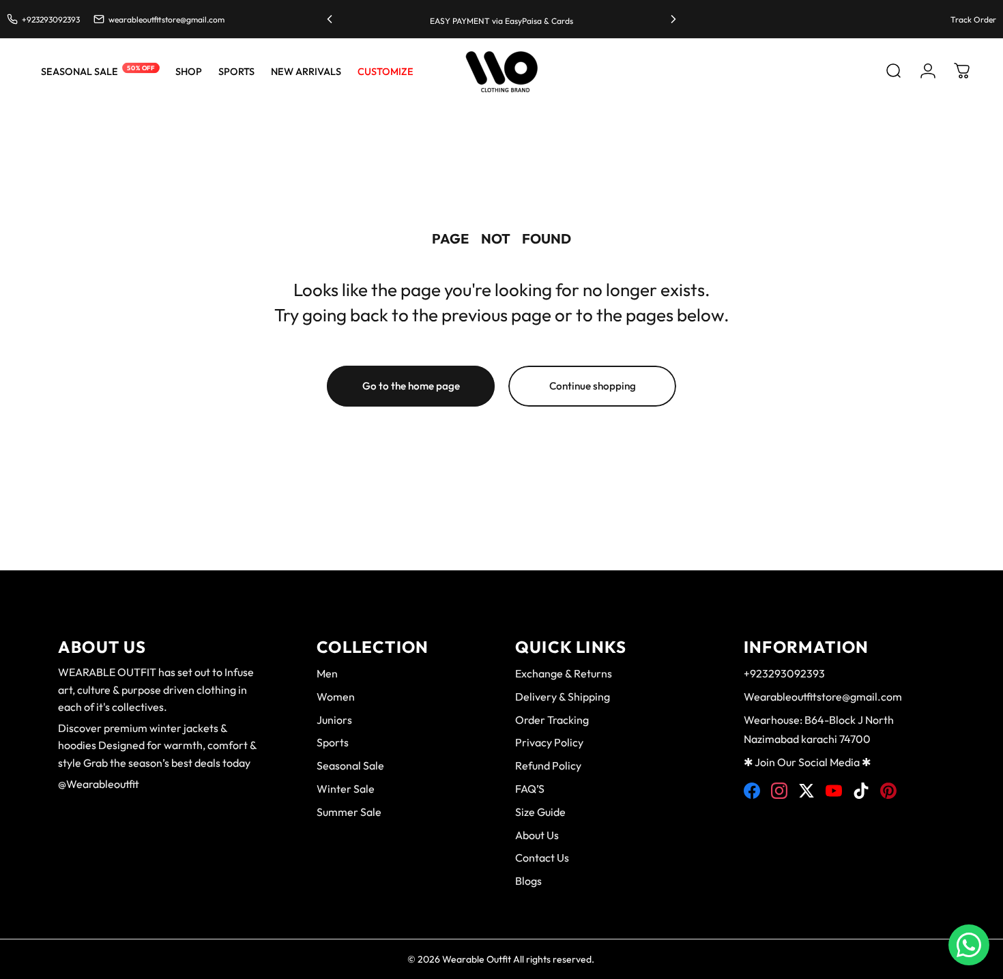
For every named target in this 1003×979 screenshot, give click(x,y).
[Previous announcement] (329, 19)
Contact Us (542, 857)
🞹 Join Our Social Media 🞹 (807, 762)
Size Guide (540, 812)
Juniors (334, 720)
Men (327, 673)
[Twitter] (806, 791)
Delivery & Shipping (562, 696)
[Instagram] (779, 791)
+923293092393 (784, 673)
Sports (333, 742)
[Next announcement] (673, 19)
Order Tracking (552, 720)
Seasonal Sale (350, 765)
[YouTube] (834, 791)
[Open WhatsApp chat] (968, 944)
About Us (537, 835)
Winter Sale (346, 788)
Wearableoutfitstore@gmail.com (823, 696)
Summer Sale (349, 812)
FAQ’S (529, 788)
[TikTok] (861, 791)
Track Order (973, 19)
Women (336, 696)
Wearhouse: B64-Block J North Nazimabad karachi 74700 (819, 729)
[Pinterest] (888, 791)
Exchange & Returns (563, 673)
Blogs (528, 881)
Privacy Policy (549, 742)
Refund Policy (548, 765)
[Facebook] (752, 791)
